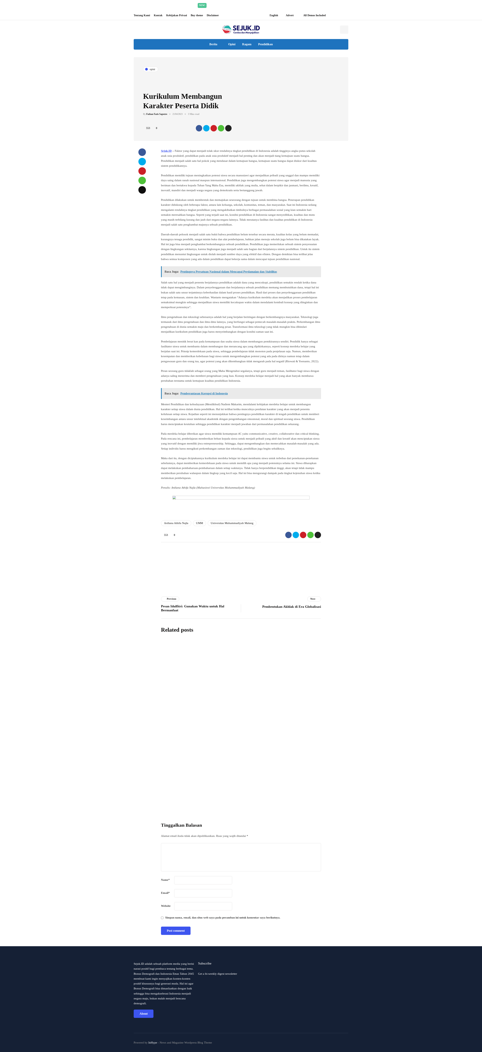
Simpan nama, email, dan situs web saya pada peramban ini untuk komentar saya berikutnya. (222, 917)
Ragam (246, 44)
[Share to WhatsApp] (221, 128)
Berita (213, 44)
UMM (199, 523)
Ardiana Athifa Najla (176, 523)
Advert (290, 15)
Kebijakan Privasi (176, 15)
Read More (276, 5)
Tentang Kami (142, 15)
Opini (231, 44)
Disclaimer (213, 15)
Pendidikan (265, 44)
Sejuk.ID (166, 150)
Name (165, 879)
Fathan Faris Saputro (156, 114)
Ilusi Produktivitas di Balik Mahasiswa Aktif (247, 753)
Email (165, 892)
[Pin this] (213, 128)
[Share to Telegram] (228, 128)
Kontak (158, 15)
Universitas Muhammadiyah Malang (232, 523)
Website (166, 905)
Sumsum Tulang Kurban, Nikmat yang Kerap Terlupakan (259, 668)
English (274, 15)
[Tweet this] (206, 128)
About (144, 1013)
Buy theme (197, 15)
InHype (152, 1042)
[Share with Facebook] (199, 128)
